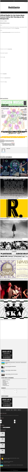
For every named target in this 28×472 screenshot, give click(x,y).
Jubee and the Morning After (6, 32)
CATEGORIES (1, 427)
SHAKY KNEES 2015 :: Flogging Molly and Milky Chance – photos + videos (10, 177)
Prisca (6, 81)
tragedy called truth (20, 137)
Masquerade (17, 28)
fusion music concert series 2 (12, 136)
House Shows (5, 383)
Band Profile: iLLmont (3, 299)
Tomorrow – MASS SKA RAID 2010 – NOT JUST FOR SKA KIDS (7, 319)
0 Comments (9, 462)
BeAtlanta (14, 7)
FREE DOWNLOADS (5, 381)
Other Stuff (4, 382)
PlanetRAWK (5, 73)
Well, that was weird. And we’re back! (10, 366)
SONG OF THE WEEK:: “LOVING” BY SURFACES (10, 370)
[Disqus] (14, 330)
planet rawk (8, 137)
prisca (11, 137)
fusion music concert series (5, 136)
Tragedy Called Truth (7, 77)
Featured (4, 380)
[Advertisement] (6, 344)
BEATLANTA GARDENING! (6, 379)
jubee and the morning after (22, 136)
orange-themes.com (15, 470)
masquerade (4, 137)
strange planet (15, 137)
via (24, 137)
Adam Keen (8, 148)
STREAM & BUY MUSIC (6, 385)
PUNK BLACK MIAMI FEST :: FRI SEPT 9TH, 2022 (8, 461)
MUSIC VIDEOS (5, 384)
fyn (17, 136)
